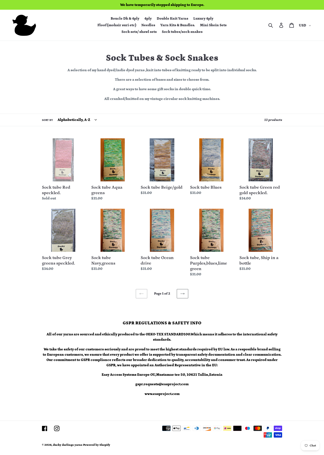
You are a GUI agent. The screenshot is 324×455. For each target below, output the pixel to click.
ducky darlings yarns (67, 445)
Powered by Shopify (96, 445)
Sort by (47, 120)
